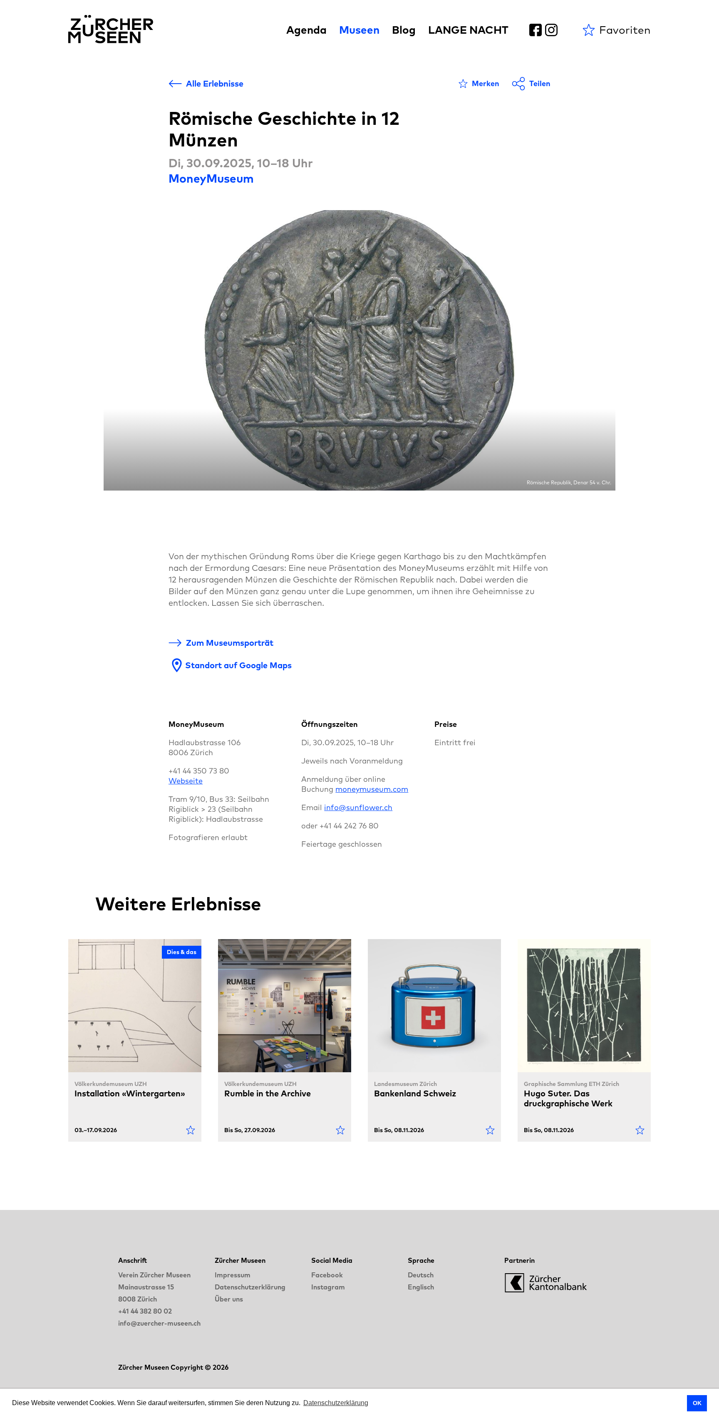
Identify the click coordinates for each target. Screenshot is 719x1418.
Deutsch (421, 1275)
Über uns (229, 1299)
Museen (359, 30)
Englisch (421, 1287)
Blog (404, 30)
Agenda (306, 30)
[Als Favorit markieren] (190, 1130)
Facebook (327, 1275)
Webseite (186, 781)
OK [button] (697, 1403)
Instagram (328, 1287)
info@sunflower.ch (358, 807)
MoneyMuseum (211, 178)
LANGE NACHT (468, 30)
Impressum (232, 1275)
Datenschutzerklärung (250, 1287)
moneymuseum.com (371, 789)
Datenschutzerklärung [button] (335, 1402)
